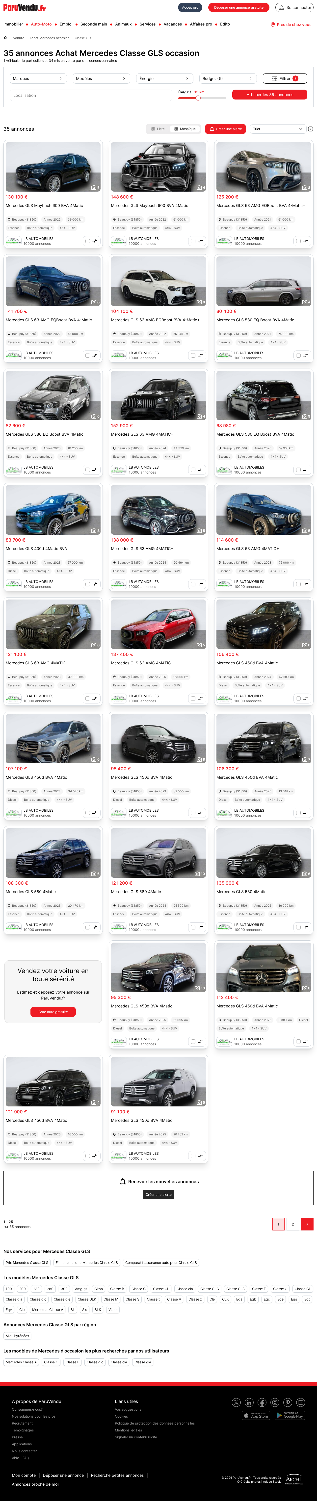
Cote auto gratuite (53, 1012)
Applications (22, 1444)
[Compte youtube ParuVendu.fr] (300, 1402)
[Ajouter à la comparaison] (92, 241)
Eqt (307, 1299)
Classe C (139, 1289)
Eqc (267, 1299)
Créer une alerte (229, 129)
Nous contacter (24, 1451)
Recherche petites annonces (117, 1475)
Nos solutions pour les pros (33, 1416)
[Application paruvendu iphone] (256, 1415)
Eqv (9, 1309)
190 (9, 1289)
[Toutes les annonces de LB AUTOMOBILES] (14, 241)
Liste (161, 129)
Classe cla (185, 1289)
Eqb (253, 1299)
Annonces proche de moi (35, 1484)
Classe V (174, 1299)
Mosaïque (188, 129)
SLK (98, 1309)
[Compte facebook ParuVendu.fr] (262, 1402)
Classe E (259, 1289)
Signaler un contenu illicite (136, 1437)
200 (22, 1289)
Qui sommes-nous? (27, 1409)
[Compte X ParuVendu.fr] (236, 1402)
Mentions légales (128, 1430)
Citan (98, 1289)
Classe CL (161, 1289)
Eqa (239, 1299)
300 (64, 1289)
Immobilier (13, 24)
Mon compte (24, 1475)
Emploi (66, 24)
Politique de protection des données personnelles (155, 1423)
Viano (112, 1309)
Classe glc (38, 1299)
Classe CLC (209, 1289)
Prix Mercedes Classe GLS (27, 1262)
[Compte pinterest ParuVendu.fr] (287, 1402)
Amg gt (81, 1289)
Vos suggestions (128, 1409)
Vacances (173, 24)
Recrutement (22, 1423)
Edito (225, 24)
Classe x (195, 1299)
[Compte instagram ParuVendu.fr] (274, 1402)
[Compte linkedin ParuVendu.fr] (249, 1402)
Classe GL (303, 1289)
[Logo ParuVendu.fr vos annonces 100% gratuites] (24, 13)
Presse (17, 1437)
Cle (212, 1299)
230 (36, 1289)
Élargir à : (191, 92)
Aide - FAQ (20, 1458)
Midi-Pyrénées (17, 1336)
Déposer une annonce (63, 1475)
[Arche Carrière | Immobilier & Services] (294, 1480)
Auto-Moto (41, 24)
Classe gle (62, 1299)
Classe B (117, 1289)
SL (73, 1309)
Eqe (280, 1299)
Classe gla (14, 1299)
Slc (84, 1309)
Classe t (153, 1299)
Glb (22, 1309)
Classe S (132, 1299)
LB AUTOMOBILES (38, 238)
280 (50, 1289)
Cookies (121, 1416)
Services (148, 24)
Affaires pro (201, 24)
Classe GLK (87, 1299)
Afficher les (270, 94)
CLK (225, 1299)
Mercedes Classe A (47, 1309)
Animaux (123, 24)
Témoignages (23, 1430)
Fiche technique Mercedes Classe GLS (87, 1262)
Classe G (280, 1289)
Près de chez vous (294, 24)
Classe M (111, 1299)
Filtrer (288, 78)
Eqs (294, 1299)
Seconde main (93, 24)
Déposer (239, 7)
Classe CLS (235, 1289)
